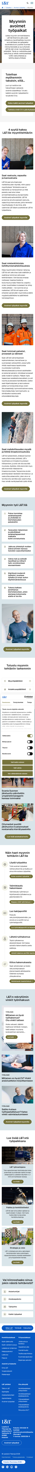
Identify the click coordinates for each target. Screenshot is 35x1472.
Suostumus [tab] (6, 702)
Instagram (16, 1467)
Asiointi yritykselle (9, 1364)
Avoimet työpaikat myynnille (15, 217)
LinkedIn (7, 1467)
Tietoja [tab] (29, 702)
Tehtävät (18, 1328)
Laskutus (5, 1355)
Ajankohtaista (6, 1398)
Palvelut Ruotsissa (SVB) (12, 1462)
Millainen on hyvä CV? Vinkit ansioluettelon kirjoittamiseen (17, 1079)
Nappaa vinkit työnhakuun (21, 902)
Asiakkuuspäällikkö (17, 689)
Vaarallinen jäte (23, 1347)
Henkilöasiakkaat (8, 1337)
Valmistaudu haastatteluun (21, 981)
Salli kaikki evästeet (17, 762)
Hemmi (2, 7)
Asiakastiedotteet (8, 1395)
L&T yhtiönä (6, 1384)
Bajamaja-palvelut (24, 1360)
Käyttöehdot (6, 1457)
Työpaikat (9, 7)
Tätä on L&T (6, 1388)
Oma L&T (5, 1368)
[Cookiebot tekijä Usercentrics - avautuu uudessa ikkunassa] (25, 697)
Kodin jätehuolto (7, 1342)
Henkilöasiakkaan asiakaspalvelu (24, 1395)
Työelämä (9, 1012)
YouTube (11, 1467)
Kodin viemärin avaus (9, 1345)
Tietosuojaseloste (18, 1457)
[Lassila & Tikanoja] (5, 3)
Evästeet (30, 1457)
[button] (28, 3)
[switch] (30, 741)
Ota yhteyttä (23, 1384)
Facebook (3, 1467)
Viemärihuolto (23, 1350)
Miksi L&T (9, 1328)
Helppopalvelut (7, 1351)
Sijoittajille (5, 1392)
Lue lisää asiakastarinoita (17, 837)
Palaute (4, 1358)
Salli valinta (17, 768)
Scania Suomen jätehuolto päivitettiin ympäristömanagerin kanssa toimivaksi (13, 794)
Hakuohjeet (27, 1328)
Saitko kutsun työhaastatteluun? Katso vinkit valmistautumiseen (15, 1112)
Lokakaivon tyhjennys (9, 1348)
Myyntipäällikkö (15, 681)
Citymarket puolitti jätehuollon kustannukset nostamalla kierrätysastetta (16, 827)
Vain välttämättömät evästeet (17, 773)
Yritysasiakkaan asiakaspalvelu (23, 1406)
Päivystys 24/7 (23, 1410)
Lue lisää (10, 1037)
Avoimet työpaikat (19, 7)
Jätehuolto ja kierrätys (23, 1343)
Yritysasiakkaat (24, 1337)
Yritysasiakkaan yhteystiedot (23, 1400)
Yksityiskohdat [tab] (18, 702)
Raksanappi (6, 1374)
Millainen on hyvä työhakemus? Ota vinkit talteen (15, 1018)
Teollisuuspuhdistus (25, 1354)
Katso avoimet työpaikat (20, 876)
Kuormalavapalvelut (25, 1357)
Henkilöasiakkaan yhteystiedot (24, 1389)
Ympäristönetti (7, 1371)
